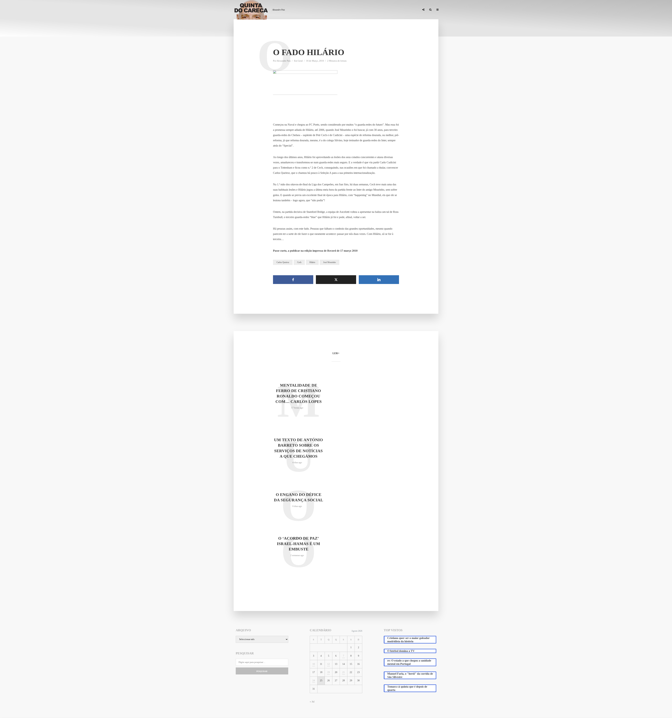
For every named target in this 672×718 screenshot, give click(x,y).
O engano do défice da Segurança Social (298, 497)
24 (313, 680)
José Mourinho (329, 262)
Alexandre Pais (283, 60)
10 (313, 664)
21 (343, 672)
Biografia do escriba (354, 10)
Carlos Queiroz (282, 262)
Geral (300, 60)
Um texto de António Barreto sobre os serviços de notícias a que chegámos (298, 448)
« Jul (312, 701)
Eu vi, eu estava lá (407, 10)
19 (328, 672)
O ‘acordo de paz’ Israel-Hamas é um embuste (298, 543)
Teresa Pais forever (382, 10)
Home (334, 10)
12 (328, 664)
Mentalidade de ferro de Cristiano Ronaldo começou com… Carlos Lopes (298, 393)
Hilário (312, 262)
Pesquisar (261, 671)
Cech (299, 262)
